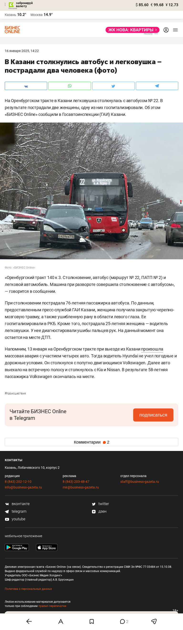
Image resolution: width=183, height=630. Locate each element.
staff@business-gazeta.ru (139, 481)
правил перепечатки (52, 606)
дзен (102, 511)
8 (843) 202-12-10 (18, 481)
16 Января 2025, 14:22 (22, 51)
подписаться (153, 414)
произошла (152, 348)
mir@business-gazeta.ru (81, 487)
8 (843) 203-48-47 (76, 481)
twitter (103, 504)
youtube (18, 519)
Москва (36, 15)
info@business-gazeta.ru (23, 487)
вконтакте (20, 504)
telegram (18, 511)
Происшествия (15, 393)
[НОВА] (131, 30)
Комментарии (91, 442)
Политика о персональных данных (28, 589)
